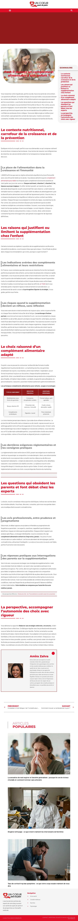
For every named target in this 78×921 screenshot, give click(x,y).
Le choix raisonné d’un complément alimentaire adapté (68, 97)
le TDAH (43, 284)
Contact (45, 917)
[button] (10, 10)
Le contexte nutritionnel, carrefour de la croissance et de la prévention (68, 78)
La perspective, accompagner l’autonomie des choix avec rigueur (68, 116)
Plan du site (65, 917)
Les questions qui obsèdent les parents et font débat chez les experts (67, 106)
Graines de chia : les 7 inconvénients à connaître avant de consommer (36, 594)
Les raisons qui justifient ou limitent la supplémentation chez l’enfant (67, 89)
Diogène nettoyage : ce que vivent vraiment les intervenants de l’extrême (35, 832)
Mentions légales (55, 917)
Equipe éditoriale (71, 918)
